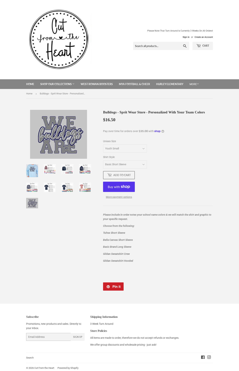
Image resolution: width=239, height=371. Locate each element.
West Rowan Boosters (97, 84)
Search (30, 357)
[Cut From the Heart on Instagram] (209, 357)
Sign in (186, 37)
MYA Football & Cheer (134, 84)
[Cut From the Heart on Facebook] (203, 357)
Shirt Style (109, 157)
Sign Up (77, 337)
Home (30, 84)
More (193, 84)
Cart (205, 45)
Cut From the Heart (44, 368)
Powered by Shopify (68, 368)
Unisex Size (109, 141)
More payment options (119, 196)
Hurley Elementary (169, 84)
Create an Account (204, 37)
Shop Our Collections (56, 84)
